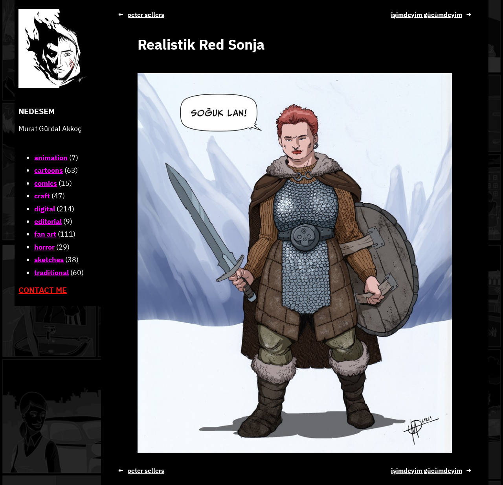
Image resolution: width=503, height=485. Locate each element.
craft (42, 195)
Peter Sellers (145, 15)
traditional (51, 272)
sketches (49, 259)
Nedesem (36, 111)
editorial (48, 221)
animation (51, 157)
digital (44, 208)
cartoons (48, 170)
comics (45, 183)
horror (44, 247)
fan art (45, 234)
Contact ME (42, 290)
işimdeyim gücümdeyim (426, 15)
